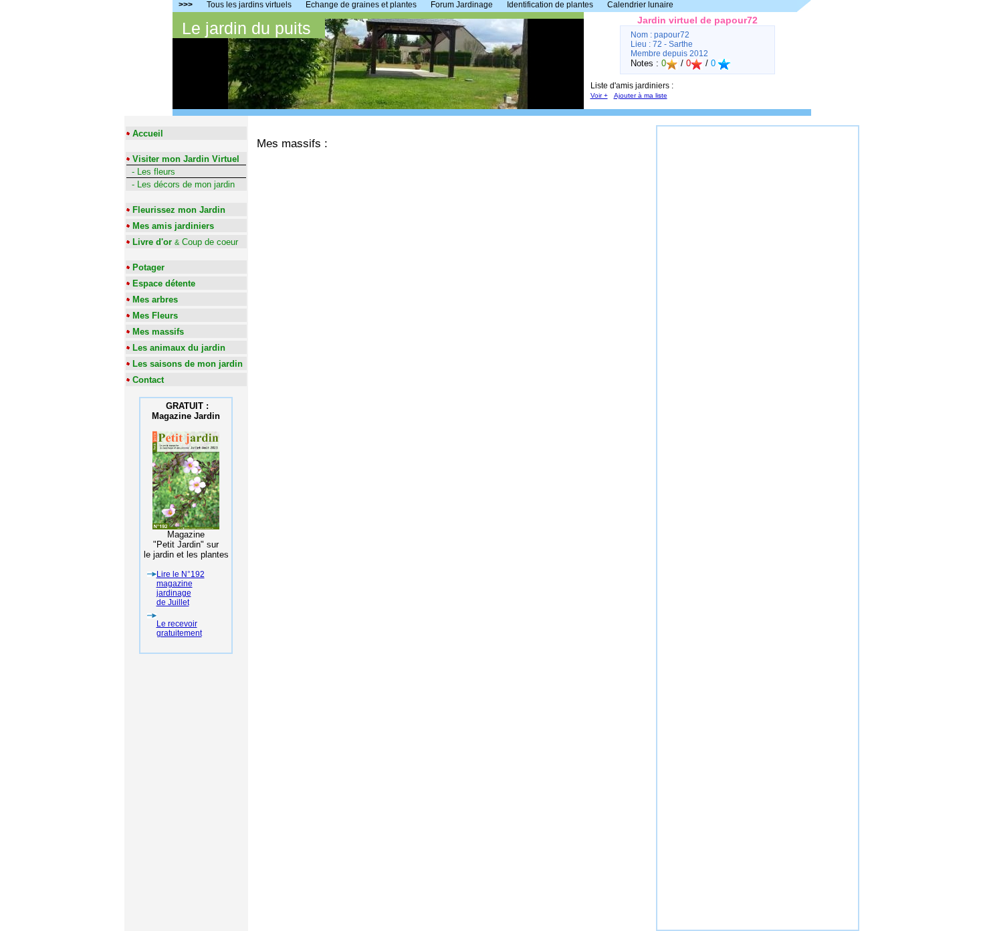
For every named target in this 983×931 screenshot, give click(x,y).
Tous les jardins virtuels (249, 4)
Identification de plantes (550, 4)
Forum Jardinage (462, 4)
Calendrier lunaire (640, 4)
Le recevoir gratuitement (179, 628)
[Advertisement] (757, 327)
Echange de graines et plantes (361, 4)
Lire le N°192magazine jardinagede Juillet (180, 588)
